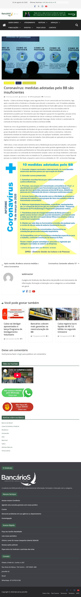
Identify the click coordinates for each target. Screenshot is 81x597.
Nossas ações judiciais (10, 545)
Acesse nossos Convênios (11, 500)
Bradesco (5, 430)
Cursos (4, 509)
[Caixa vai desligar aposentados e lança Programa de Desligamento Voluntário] (13, 309)
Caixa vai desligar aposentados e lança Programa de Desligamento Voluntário (13, 329)
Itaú (3, 437)
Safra (3, 444)
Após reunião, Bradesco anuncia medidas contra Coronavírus (21, 265)
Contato (52, 28)
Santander (5, 433)
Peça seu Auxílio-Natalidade (12, 532)
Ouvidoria (71, 593)
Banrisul (5, 440)
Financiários (6, 451)
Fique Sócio (41, 28)
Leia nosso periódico (9, 536)
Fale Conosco (55, 593)
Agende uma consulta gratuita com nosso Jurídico (20, 505)
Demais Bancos (7, 447)
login (20, 354)
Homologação (7, 518)
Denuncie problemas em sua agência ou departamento (21, 514)
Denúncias (64, 593)
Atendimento (29, 22)
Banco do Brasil (9, 83)
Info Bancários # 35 (49, 2)
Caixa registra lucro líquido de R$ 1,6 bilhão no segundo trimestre (67, 327)
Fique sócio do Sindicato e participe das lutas (18, 549)
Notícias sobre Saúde (29, 83)
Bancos (18, 83)
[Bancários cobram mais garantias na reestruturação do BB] (40, 309)
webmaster (23, 97)
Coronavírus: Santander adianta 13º (62, 263)
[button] (20, 22)
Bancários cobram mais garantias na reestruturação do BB (40, 327)
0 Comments (47, 97)
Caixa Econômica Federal (10, 426)
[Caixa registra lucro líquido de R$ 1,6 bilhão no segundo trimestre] (67, 309)
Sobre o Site (46, 593)
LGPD (77, 593)
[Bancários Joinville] (4, 25)
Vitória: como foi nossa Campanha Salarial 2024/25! (20, 540)
